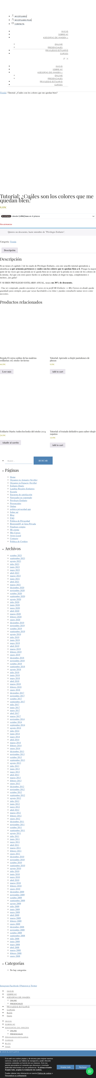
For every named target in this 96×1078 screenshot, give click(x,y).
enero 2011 (15, 853)
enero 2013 (15, 783)
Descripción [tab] (9, 250)
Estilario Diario (17, 485)
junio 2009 (15, 909)
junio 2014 (15, 733)
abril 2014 (14, 739)
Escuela (13, 491)
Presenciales (55, 47)
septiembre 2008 (17, 935)
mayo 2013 (15, 771)
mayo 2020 (15, 607)
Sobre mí (63, 34)
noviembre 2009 (17, 894)
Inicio (64, 31)
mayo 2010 (15, 877)
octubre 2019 (16, 628)
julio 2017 (14, 704)
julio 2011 (14, 836)
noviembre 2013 (17, 754)
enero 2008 (15, 956)
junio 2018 (15, 675)
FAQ (12, 517)
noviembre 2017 (17, 695)
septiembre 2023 (17, 558)
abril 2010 (14, 880)
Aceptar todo (65, 1067)
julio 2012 (14, 801)
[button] (37, 59)
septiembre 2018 (17, 666)
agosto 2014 (15, 727)
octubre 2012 (16, 792)
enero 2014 (15, 748)
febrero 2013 (16, 780)
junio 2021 (15, 578)
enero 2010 (15, 888)
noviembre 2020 (17, 590)
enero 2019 (15, 654)
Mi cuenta (14, 529)
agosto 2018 (15, 669)
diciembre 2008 (17, 926)
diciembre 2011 (17, 821)
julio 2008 (14, 938)
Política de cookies (44, 1073)
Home (13, 476)
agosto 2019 (15, 634)
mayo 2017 (15, 710)
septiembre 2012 (17, 795)
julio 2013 (14, 765)
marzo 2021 (15, 584)
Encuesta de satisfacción (21, 494)
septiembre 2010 (17, 865)
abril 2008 (14, 947)
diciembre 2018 (17, 657)
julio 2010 (14, 871)
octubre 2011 (16, 827)
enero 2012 (15, 818)
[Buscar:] (19, 460)
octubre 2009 (16, 897)
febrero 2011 (16, 850)
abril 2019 (14, 645)
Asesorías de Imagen (18, 997)
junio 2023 (15, 566)
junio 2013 (15, 768)
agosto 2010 (15, 868)
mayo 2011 (15, 841)
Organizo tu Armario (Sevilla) (23, 479)
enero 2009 (15, 923)
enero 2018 (15, 689)
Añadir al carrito (10, 442)
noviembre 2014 (17, 719)
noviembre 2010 (17, 859)
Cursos (64, 53)
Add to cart (57, 371)
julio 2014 (14, 730)
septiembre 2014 (17, 724)
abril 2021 (14, 581)
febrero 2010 (16, 885)
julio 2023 (14, 564)
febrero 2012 (16, 815)
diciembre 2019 (17, 622)
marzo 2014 (15, 742)
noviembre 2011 (17, 824)
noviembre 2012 (17, 789)
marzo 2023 (15, 575)
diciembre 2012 (17, 786)
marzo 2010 (15, 882)
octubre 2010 (16, 862)
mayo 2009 (15, 912)
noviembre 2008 (17, 929)
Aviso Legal (15, 535)
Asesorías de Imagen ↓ (55, 37)
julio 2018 (14, 672)
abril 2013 (14, 774)
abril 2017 (14, 713)
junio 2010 (15, 874)
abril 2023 (14, 572)
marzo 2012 (15, 812)
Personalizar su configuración (15, 1076)
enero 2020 (15, 619)
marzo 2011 (15, 847)
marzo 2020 (15, 613)
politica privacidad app (20, 509)
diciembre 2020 (17, 587)
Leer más (6, 371)
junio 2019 (15, 640)
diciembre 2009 (17, 891)
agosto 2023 (15, 561)
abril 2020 (14, 610)
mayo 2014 (15, 736)
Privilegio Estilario (57, 50)
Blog (12, 514)
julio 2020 (14, 602)
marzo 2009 (15, 918)
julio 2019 (14, 637)
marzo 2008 (15, 950)
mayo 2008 (15, 944)
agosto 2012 (15, 798)
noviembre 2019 (17, 625)
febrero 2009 (16, 920)
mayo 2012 (15, 806)
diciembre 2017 (17, 692)
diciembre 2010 (17, 856)
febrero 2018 (16, 686)
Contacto (14, 538)
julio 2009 (14, 906)
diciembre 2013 (17, 751)
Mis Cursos (15, 532)
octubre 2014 (16, 722)
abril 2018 (14, 681)
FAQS (9, 1016)
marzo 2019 (15, 648)
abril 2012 (14, 809)
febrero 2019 (16, 651)
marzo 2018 (15, 683)
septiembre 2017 (17, 701)
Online (59, 44)
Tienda (3, 92)
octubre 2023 (16, 555)
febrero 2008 (16, 953)
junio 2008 (15, 941)
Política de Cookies (19, 541)
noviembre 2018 (17, 660)
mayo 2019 (15, 643)
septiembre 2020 (17, 596)
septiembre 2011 (17, 830)
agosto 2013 (15, 762)
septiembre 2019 (17, 631)
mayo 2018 (15, 678)
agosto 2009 (15, 903)
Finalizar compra (17, 526)
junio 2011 (15, 839)
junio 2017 (15, 707)
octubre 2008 (16, 932)
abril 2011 (14, 844)
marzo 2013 (15, 777)
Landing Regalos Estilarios (22, 488)
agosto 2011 (15, 833)
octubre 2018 (16, 663)
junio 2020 (15, 604)
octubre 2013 (16, 757)
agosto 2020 (15, 599)
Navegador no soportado (21, 497)
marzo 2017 (15, 716)
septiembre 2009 (17, 900)
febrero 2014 (16, 745)
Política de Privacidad (20, 520)
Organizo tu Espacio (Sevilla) (23, 482)
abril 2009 (14, 915)
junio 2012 (15, 803)
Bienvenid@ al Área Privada (23, 523)
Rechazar (83, 1067)
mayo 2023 (15, 569)
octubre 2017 (16, 698)
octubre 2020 (16, 593)
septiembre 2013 (17, 760)
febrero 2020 (16, 616)
